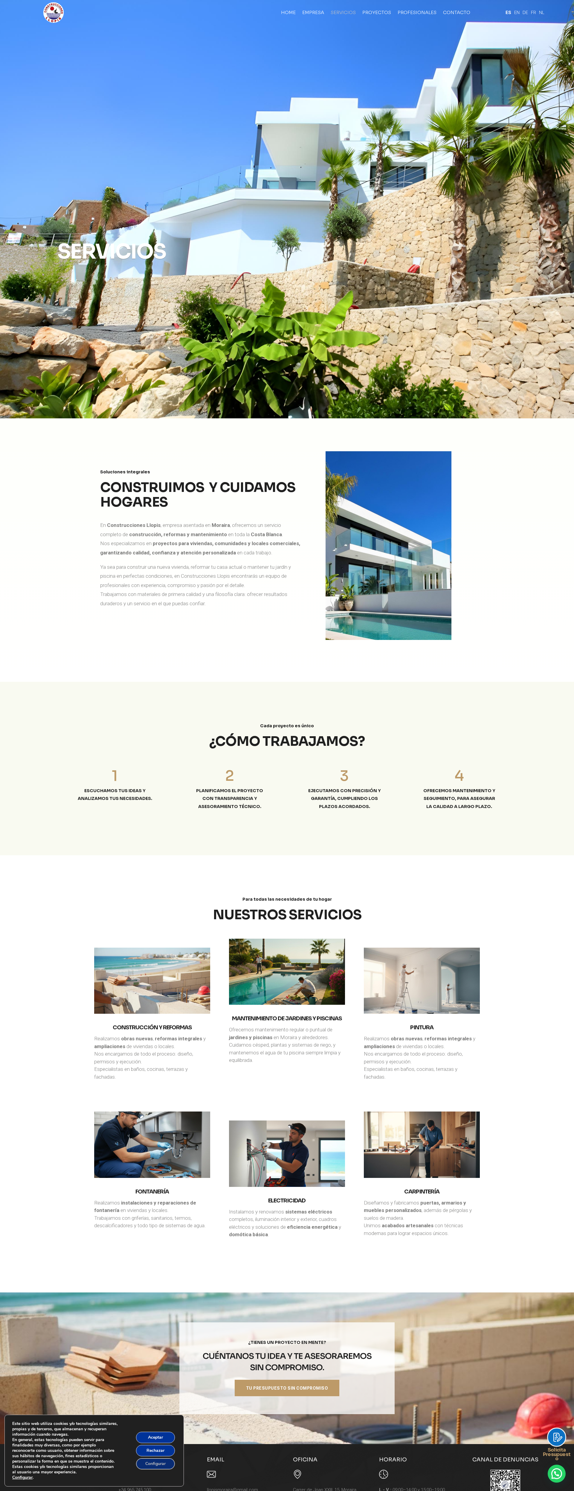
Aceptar (155, 1437)
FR (533, 12)
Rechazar (155, 1450)
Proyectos (376, 12)
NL (541, 12)
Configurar (22, 1477)
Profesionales (417, 12)
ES (508, 12)
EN (517, 12)
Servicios (343, 12)
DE (525, 12)
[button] (557, 1474)
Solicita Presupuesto (557, 1454)
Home (288, 12)
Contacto (456, 12)
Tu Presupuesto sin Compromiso (287, 1388)
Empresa (313, 12)
